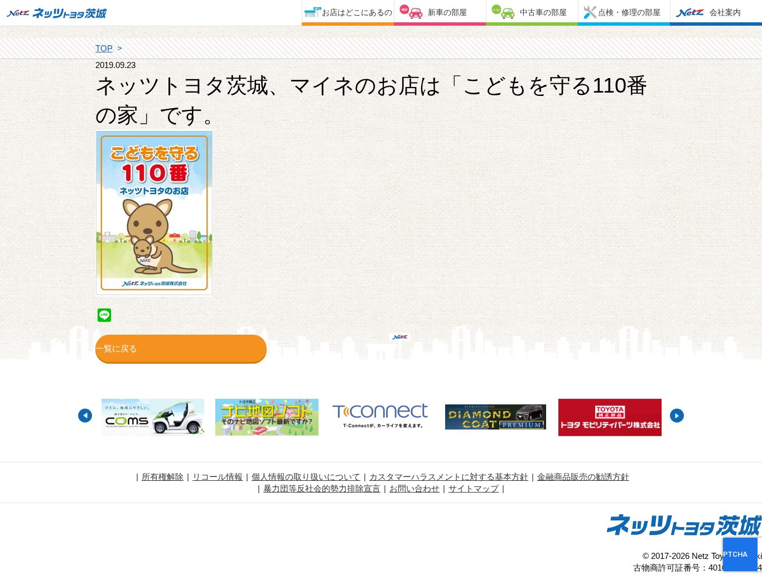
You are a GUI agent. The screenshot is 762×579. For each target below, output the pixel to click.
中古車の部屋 (543, 12)
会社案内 (725, 12)
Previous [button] (85, 416)
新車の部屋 (447, 12)
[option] (152, 419)
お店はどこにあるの (357, 12)
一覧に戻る (116, 348)
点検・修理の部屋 (629, 12)
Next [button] (677, 416)
